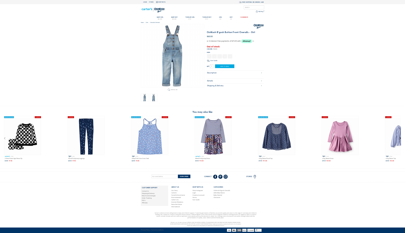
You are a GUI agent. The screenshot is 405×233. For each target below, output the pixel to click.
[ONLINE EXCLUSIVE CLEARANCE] (22, 137)
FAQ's (144, 200)
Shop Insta (161, 2)
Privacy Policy (145, 230)
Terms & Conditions (157, 230)
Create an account (198, 195)
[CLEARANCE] (86, 137)
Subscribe (184, 176)
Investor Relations (177, 202)
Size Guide (213, 60)
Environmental (176, 197)
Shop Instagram (197, 190)
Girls (147, 22)
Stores (151, 2)
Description (212, 73)
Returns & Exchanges (149, 196)
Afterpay (145, 203)
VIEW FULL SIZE (174, 89)
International (175, 207)
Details (210, 81)
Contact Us (145, 191)
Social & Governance (178, 195)
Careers (174, 193)
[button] (5, 138)
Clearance (217, 197)
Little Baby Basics (219, 193)
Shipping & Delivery (215, 86)
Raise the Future (176, 204)
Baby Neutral (218, 195)
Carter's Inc (175, 200)
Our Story (174, 190)
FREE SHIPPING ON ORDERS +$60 (253, 2)
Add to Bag (224, 66)
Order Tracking (147, 198)
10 (230, 56)
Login (145, 2)
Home (142, 22)
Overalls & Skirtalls (155, 22)
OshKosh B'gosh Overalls (222, 190)
